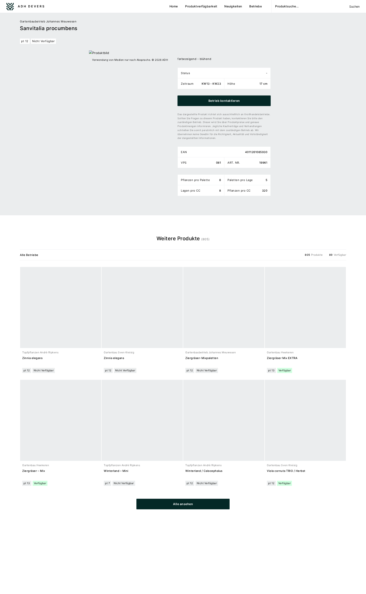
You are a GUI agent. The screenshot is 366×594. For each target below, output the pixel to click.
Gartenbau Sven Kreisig (119, 352)
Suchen (354, 6)
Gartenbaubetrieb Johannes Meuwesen (48, 21)
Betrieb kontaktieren (224, 100)
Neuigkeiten (233, 6)
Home (173, 6)
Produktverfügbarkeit (201, 6)
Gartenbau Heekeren (280, 352)
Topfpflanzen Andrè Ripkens (40, 352)
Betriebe (255, 6)
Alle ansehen (183, 504)
